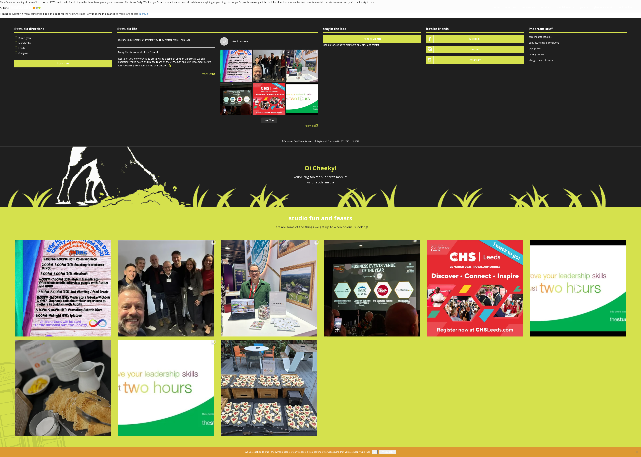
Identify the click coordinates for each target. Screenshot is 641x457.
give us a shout (603, 7)
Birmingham (25, 38)
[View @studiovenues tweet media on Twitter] (170, 66)
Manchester (24, 43)
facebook (474, 39)
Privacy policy (388, 451)
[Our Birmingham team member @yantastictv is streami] (236, 66)
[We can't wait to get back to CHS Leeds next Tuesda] (269, 99)
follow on (206, 73)
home (496, 7)
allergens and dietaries (541, 60)
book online (625, 7)
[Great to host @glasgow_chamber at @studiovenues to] (269, 66)
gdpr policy (535, 48)
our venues (528, 7)
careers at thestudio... (540, 36)
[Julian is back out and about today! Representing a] (302, 66)
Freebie (371, 39)
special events (565, 7)
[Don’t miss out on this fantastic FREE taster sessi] (166, 388)
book (63, 63)
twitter (475, 49)
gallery (584, 7)
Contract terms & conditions (544, 42)
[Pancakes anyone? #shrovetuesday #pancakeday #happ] (63, 388)
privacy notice (536, 54)
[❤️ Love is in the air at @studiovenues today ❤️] (269, 388)
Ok (374, 451)
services (546, 7)
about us (510, 7)
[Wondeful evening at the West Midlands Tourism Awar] (236, 99)
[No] (636, 452)
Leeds (21, 48)
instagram (475, 60)
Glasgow (23, 53)
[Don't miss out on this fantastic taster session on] (302, 99)
